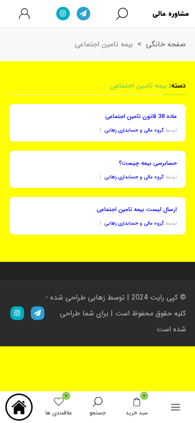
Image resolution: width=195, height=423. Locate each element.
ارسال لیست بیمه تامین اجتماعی (137, 209)
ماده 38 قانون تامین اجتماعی (141, 116)
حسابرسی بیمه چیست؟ (148, 163)
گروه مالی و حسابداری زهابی (134, 130)
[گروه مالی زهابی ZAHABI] (19, 407)
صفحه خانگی (166, 44)
